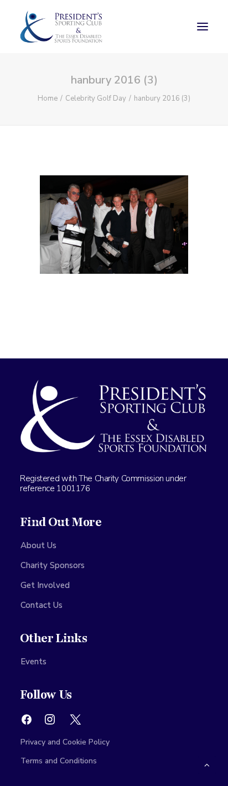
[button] (202, 26)
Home (48, 98)
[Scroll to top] (207, 764)
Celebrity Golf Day (95, 98)
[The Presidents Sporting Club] (61, 26)
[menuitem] (114, 545)
